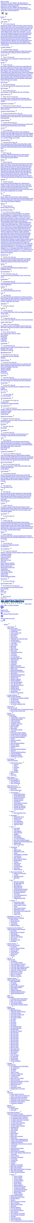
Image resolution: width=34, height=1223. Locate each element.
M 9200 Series (14, 1059)
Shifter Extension (15, 925)
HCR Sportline (14, 772)
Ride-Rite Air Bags (16, 1084)
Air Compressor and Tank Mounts (19, 1066)
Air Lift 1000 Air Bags (16, 962)
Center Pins (14, 653)
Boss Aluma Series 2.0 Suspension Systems (22, 709)
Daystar (9, 713)
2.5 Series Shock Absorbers (18, 1123)
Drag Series (14, 1053)
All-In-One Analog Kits (17, 1073)
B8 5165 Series (15, 1040)
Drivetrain (3, 424)
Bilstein (9, 1007)
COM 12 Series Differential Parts (19, 1140)
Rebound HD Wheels (19, 1191)
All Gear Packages (19, 809)
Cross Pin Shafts (18, 866)
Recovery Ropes (15, 744)
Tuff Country (10, 627)
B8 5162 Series (15, 1038)
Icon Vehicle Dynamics (13, 1112)
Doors (12, 773)
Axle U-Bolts (14, 644)
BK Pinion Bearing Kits (20, 890)
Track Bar (13, 1216)
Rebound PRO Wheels (20, 1186)
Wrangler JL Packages (19, 806)
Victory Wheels (18, 1177)
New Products (14, 634)
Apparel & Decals (18, 822)
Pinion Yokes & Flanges (20, 859)
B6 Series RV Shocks (16, 1031)
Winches (13, 955)
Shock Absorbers (15, 1203)
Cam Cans (13, 731)
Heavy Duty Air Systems (17, 1078)
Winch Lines (14, 954)
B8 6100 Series (15, 1041)
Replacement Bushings (17, 670)
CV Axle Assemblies (19, 838)
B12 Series (13, 1022)
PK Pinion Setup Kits (19, 892)
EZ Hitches (14, 983)
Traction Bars (14, 691)
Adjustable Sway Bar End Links (19, 638)
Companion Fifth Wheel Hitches (19, 998)
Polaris (15, 766)
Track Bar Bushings (16, 753)
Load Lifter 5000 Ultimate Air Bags (20, 967)
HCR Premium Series (16, 763)
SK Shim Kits (17, 884)
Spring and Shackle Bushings (18, 749)
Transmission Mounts (16, 755)
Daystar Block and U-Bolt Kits (19, 734)
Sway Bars (13, 1110)
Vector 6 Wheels (18, 1179)
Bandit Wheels (14, 1133)
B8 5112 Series (14, 1034)
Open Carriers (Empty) (20, 908)
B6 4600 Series (15, 1029)
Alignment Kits (15, 1127)
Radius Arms (14, 668)
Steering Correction (16, 679)
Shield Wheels (17, 1182)
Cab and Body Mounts (16, 729)
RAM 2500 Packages (19, 795)
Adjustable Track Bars (16, 723)
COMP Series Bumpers (17, 1142)
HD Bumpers (14, 933)
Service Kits (14, 1085)
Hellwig (9, 1105)
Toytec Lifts (10, 706)
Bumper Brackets (15, 921)
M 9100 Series (14, 1058)
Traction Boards (15, 952)
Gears (12, 811)
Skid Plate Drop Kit (16, 676)
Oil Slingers (17, 865)
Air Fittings (14, 961)
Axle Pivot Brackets (16, 641)
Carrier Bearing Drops (16, 652)
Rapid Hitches (14, 989)
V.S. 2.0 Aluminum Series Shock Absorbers (22, 1221)
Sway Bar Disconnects (16, 682)
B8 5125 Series (15, 1035)
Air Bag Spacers (15, 640)
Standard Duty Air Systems (18, 1088)
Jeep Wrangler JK (15, 781)
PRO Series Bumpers (16, 1167)
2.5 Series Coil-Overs (16, 1121)
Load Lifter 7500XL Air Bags (18, 970)
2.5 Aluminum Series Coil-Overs (19, 1118)
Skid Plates (13, 941)
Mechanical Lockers (19, 909)
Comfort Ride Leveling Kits (18, 717)
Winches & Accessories (17, 756)
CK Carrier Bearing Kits (20, 895)
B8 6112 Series (14, 1043)
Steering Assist (14, 677)
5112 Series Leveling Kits (17, 1014)
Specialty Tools (18, 818)
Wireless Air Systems (16, 976)
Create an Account (9, 618)
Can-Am (16, 764)
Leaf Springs (14, 662)
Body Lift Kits (14, 649)
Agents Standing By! (13, 6)
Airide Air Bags (15, 1072)
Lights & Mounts (15, 935)
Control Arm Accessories (17, 1148)
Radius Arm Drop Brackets (18, 667)
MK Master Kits (18, 886)
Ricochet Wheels (15, 1198)
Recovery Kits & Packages (18, 948)
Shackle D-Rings (18, 824)
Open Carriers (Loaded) (20, 905)
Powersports (4, 578)
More (2, 594)
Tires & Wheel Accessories (18, 1215)
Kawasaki (16, 767)
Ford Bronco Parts (15, 939)
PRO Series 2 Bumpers (17, 1166)
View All (9, 19)
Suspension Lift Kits (16, 630)
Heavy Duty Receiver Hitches (18, 1000)
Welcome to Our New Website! (9, 3)
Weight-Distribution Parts (17, 993)
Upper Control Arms (16, 633)
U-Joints (16, 875)
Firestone (9, 1063)
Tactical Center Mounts (17, 936)
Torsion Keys (17, 819)
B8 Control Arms (15, 1049)
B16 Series (13, 1025)
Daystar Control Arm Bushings (19, 735)
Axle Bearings (17, 831)
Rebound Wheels (18, 1185)
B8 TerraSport (14, 1052)
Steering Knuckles (18, 876)
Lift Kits (13, 1163)
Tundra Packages (18, 804)
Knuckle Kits (17, 896)
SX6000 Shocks (15, 686)
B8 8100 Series (15, 1044)
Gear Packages (15, 792)
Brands (3, 17)
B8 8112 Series (14, 1046)
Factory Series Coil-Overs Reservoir (20, 1095)
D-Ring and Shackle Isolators (18, 732)
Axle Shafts (17, 828)
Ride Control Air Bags (16, 973)
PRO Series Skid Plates (17, 1170)
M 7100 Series (14, 1056)
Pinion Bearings (18, 887)
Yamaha (16, 770)
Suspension (4, 303)
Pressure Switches (15, 1079)
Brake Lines (14, 650)
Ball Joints (13, 646)
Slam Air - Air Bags (16, 974)
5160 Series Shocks (16, 1016)
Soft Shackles (14, 951)
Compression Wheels (19, 1188)
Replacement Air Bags (16, 1082)
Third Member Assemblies (21, 854)
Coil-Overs (13, 1146)
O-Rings (16, 862)
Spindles (16, 834)
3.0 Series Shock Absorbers (18, 1126)
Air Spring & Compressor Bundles (20, 698)
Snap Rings (17, 868)
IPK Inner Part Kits (19, 881)
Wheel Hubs (17, 835)
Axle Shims (14, 643)
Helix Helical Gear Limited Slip (22, 911)
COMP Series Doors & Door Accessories (21, 1143)
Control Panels (14, 1076)
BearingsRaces (18, 860)
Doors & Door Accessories (18, 932)
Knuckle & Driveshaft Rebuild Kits (23, 841)
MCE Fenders (11, 777)
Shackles (13, 747)
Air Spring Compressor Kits (18, 704)
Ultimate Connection (16, 990)
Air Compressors (18, 821)
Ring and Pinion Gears (20, 813)
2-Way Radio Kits (15, 720)
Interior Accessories (16, 740)
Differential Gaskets (19, 851)
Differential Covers (19, 816)
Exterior (13, 738)
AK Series (13, 1019)
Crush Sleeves (17, 856)
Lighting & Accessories (17, 1164)
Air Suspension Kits (6, 398)
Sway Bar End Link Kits (17, 685)
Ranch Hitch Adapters (16, 987)
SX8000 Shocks (15, 688)
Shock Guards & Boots (17, 1204)
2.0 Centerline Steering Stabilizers (19, 1117)
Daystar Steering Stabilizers (18, 737)
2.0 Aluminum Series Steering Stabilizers (21, 1115)
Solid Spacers (17, 863)
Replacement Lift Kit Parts (17, 671)
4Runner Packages (19, 798)
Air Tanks (13, 1070)
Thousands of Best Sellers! (21, 4)
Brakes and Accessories (17, 1136)
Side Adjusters (17, 857)
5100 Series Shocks (16, 1013)
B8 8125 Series (15, 1047)
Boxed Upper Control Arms (18, 711)
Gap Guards (14, 922)
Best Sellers (14, 635)
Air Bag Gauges (15, 701)
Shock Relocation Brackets (18, 674)
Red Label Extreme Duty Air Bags (20, 1081)
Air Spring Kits (15, 699)
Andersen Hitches (12, 978)
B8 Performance (15, 1050)
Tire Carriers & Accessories (18, 1213)
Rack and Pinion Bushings (17, 743)
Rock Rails (13, 775)
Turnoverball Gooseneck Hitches (19, 1004)
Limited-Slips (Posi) (19, 903)
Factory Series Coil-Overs (17, 1094)
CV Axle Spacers (15, 656)
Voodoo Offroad (11, 943)
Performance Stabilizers (17, 1103)
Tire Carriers (14, 938)
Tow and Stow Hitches (17, 1003)
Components (14, 847)
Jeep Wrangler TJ (15, 780)
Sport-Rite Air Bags (16, 1087)
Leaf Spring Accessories (17, 1157)
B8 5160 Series (15, 1037)
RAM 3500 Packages (19, 797)
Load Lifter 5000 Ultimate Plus (19, 968)
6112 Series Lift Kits (16, 1017)
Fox (8, 1091)
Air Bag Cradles (15, 725)
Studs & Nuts (17, 850)
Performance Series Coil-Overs (19, 1098)
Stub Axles (17, 829)
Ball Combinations (15, 981)
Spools (15, 853)
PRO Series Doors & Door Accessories (21, 1169)
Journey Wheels (15, 1155)
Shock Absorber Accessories (18, 1201)
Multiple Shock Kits (16, 665)
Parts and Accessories (16, 1001)
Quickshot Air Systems (17, 971)
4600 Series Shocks (16, 1010)
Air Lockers (17, 912)
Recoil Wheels (17, 1183)
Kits (12, 880)
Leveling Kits (14, 631)
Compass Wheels (18, 1194)
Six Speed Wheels (18, 1180)
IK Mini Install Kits (19, 883)
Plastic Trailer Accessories (17, 986)
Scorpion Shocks (15, 746)
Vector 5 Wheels (18, 1176)
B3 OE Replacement (16, 1026)
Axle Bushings (18, 837)
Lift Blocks (13, 664)
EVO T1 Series (15, 1055)
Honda (15, 769)
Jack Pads (13, 741)
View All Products (15, 783)
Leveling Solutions (12, 695)
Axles (12, 826)
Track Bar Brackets (16, 689)
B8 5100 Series (15, 1032)
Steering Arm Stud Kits (20, 873)
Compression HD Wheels (20, 1189)
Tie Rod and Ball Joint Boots (18, 752)
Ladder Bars (14, 661)
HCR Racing (10, 759)
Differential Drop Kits (16, 658)
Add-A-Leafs (14, 637)
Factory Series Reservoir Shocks (19, 1097)
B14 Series (13, 1023)
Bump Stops (14, 728)
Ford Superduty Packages (20, 803)
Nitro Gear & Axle (12, 785)
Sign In (3, 618)
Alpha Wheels (14, 1129)
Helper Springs (14, 1108)
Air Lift (9, 958)
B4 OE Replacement (16, 1028)
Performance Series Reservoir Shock (20, 1100)
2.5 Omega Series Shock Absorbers (20, 1120)
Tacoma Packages (18, 800)
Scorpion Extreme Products (14, 928)
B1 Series (13, 1020)
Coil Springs (14, 655)
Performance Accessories (14, 916)
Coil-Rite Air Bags (15, 1075)
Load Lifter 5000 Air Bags (17, 965)
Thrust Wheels (14, 1212)
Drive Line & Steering (17, 872)
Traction (13, 900)
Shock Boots (14, 673)
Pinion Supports (18, 869)
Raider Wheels (18, 1192)
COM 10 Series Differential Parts (19, 1139)
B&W (9, 995)
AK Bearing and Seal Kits (21, 889)
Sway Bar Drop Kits (16, 683)
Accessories (4, 513)
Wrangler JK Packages (20, 807)
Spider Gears (17, 914)
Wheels (13, 1174)
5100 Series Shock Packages (18, 1011)
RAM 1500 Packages (19, 794)
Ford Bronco (17, 801)
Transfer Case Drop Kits (17, 692)
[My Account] (2, 617)
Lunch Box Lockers (19, 902)
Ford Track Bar (15, 659)
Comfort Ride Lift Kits (16, 719)
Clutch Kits (17, 893)
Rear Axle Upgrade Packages (21, 840)
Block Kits (13, 647)
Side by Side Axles (19, 844)
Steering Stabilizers (16, 680)
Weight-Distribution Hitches (18, 992)
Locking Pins (14, 984)
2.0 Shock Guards (15, 722)
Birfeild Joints (17, 843)
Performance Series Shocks (18, 1101)
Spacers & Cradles (15, 702)
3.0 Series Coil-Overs (16, 1124)
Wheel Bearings (18, 832)
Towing (3, 541)
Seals (15, 848)
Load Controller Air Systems (18, 964)
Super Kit (13, 750)
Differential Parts (15, 1149)
